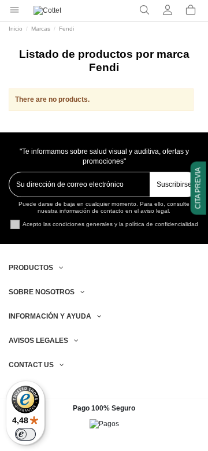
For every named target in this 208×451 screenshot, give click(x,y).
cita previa (198, 188)
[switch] (25, 434)
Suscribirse (174, 184)
